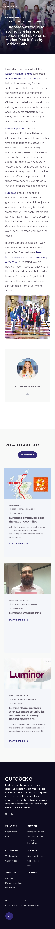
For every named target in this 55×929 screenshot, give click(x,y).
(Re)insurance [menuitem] (11, 832)
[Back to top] (9, 916)
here (39, 252)
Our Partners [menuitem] (11, 887)
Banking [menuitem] (8, 836)
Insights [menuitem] (32, 850)
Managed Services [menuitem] (36, 832)
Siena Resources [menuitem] (35, 861)
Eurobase (10, 192)
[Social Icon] (7, 814)
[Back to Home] (12, 5)
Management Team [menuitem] (14, 883)
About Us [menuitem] (10, 873)
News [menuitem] (30, 865)
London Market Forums (18, 73)
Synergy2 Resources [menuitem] (37, 856)
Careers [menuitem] (32, 873)
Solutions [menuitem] (11, 826)
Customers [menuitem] (11, 850)
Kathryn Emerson (14, 17)
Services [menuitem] (32, 826)
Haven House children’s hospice (23, 78)
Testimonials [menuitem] (11, 856)
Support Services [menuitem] (35, 836)
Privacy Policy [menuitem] (11, 905)
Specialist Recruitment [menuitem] (33, 842)
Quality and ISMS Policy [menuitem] (30, 905)
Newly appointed (15, 128)
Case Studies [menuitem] (11, 861)
